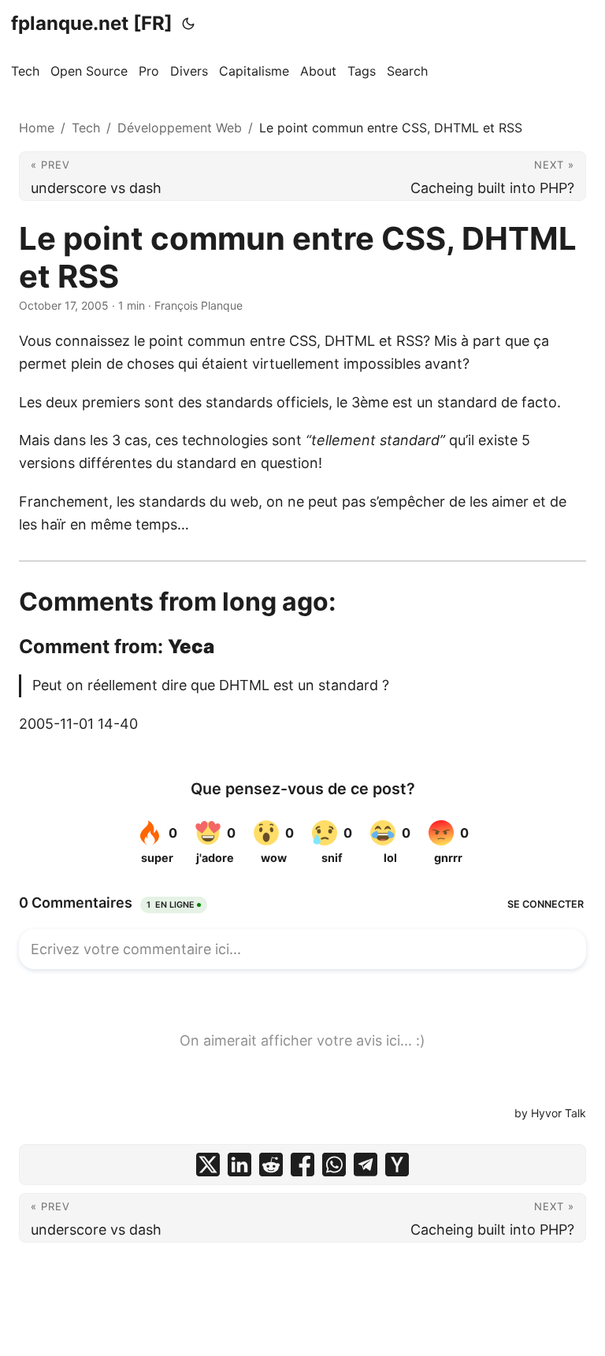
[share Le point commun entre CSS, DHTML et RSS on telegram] (365, 1164)
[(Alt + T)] (188, 23)
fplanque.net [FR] (92, 23)
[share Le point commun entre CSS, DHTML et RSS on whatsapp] (334, 1164)
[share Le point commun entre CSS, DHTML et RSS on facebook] (302, 1164)
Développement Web (179, 128)
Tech (86, 128)
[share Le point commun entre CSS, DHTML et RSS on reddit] (271, 1164)
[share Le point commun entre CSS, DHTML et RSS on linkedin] (239, 1164)
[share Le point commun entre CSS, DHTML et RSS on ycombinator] (397, 1164)
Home (36, 128)
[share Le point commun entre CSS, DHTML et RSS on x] (208, 1164)
